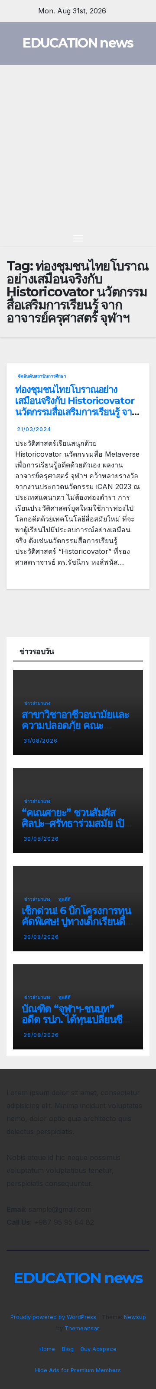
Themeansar (82, 1328)
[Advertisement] (78, 147)
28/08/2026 (41, 1035)
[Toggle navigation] (78, 238)
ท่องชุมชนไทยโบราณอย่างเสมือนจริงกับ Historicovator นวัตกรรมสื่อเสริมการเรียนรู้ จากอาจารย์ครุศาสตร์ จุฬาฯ (76, 406)
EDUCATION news (78, 43)
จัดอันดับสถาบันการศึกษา (42, 375)
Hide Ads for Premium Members (78, 1370)
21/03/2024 (34, 429)
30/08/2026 (41, 839)
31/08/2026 (40, 740)
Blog (68, 1348)
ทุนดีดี (64, 899)
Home (47, 1348)
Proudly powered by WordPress (54, 1316)
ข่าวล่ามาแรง (37, 703)
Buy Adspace (99, 1348)
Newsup (135, 1316)
